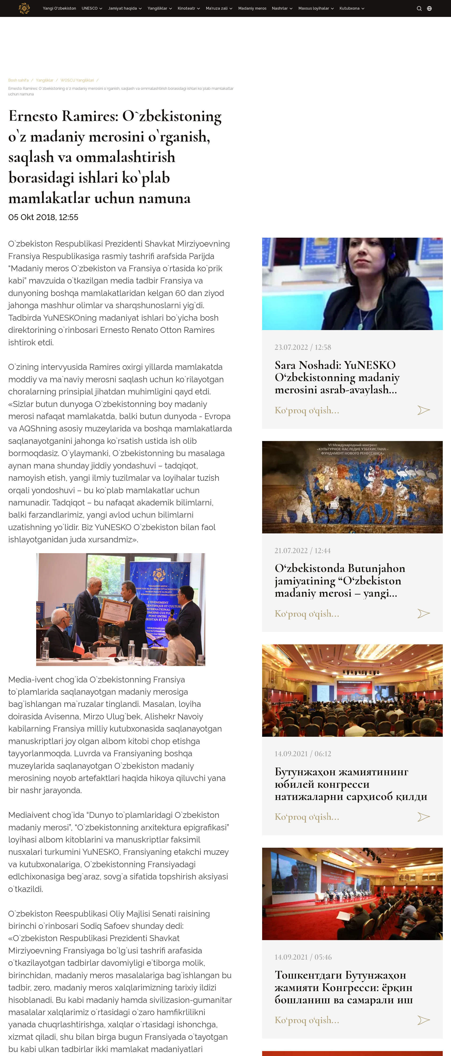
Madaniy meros (252, 8)
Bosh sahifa (18, 80)
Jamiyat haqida (122, 8)
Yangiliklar (157, 8)
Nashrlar (280, 8)
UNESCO (89, 8)
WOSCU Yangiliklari (77, 80)
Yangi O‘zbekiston (59, 8)
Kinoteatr (186, 8)
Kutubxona (350, 8)
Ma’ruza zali (217, 8)
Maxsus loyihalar (314, 8)
